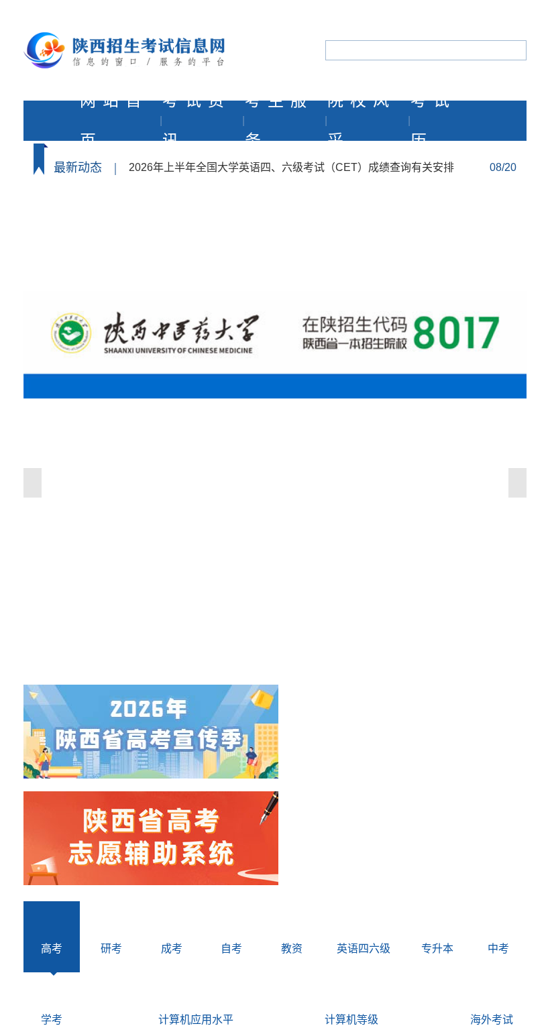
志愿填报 (484, 216)
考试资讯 (196, 121)
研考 (111, 948)
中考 (498, 948)
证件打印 (226, 216)
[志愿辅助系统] (150, 839)
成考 (171, 948)
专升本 (437, 948)
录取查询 (96, 258)
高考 (51, 948)
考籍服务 (484, 258)
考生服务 (279, 121)
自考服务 (354, 258)
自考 (231, 948)
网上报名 (96, 216)
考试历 (433, 121)
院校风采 (361, 121)
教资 (291, 948)
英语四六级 (363, 948)
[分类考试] (150, 733)
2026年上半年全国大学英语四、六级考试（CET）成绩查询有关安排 (291, 167)
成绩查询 (346, 216)
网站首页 (114, 121)
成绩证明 (226, 258)
